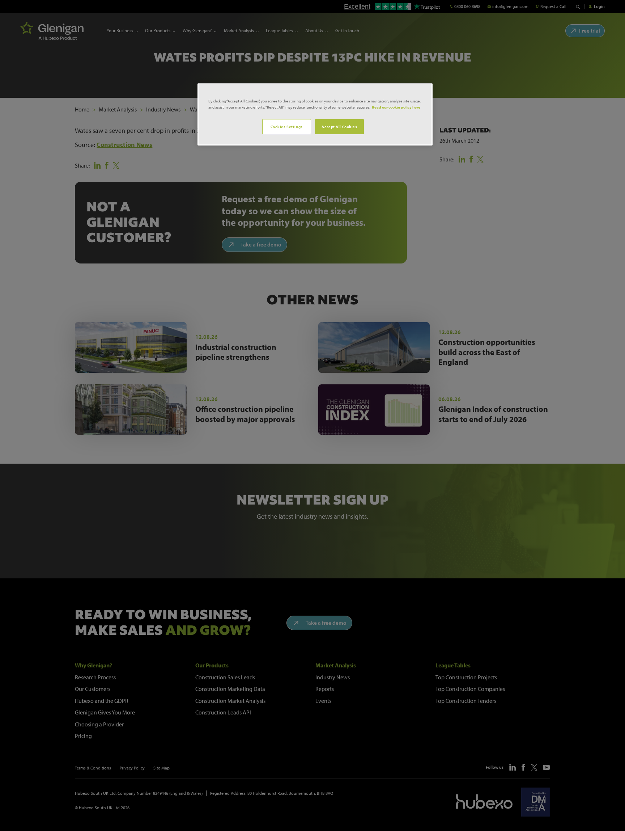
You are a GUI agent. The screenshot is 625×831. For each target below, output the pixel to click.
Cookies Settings (287, 126)
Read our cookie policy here (396, 107)
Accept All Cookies (339, 126)
